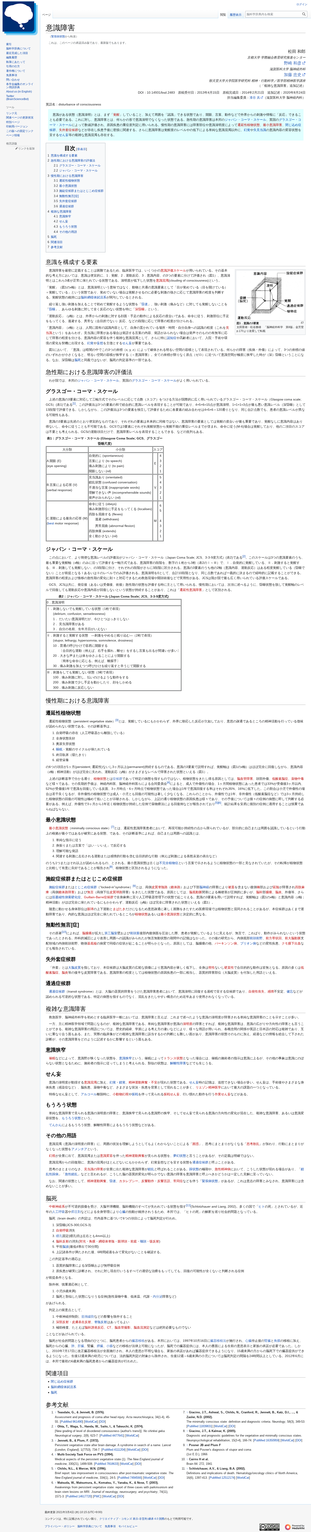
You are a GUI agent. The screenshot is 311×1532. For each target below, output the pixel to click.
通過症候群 (57, 991)
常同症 (178, 1181)
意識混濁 (162, 280)
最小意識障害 (272, 125)
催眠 (52, 1058)
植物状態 (100, 778)
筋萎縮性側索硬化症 (66, 897)
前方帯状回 (274, 938)
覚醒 (116, 114)
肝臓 (81, 1346)
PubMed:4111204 (113, 1449)
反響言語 (163, 1181)
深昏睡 (140, 309)
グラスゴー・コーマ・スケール (154, 380)
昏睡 (52, 309)
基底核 (92, 943)
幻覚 (247, 130)
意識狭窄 (125, 1058)
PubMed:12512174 (222, 1477)
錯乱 (151, 1169)
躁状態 (194, 1169)
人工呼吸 (58, 1212)
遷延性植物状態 (248, 125)
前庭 (133, 1241)
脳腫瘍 (87, 933)
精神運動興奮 (138, 1082)
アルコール (89, 1094)
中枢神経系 (57, 1206)
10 (64, 931)
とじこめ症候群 (85, 887)
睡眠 (59, 749)
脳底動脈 (195, 892)
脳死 (77, 360)
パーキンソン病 (226, 943)
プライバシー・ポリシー (60, 1526)
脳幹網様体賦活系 (93, 297)
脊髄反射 (100, 1322)
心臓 (122, 1212)
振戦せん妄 (172, 1094)
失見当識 (259, 130)
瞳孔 (59, 1236)
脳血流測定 (142, 1327)
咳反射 (154, 1241)
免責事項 (110, 1526)
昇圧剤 (76, 1212)
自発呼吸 (62, 1230)
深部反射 (62, 1322)
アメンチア (79, 1149)
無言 (90, 892)
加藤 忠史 (292, 74)
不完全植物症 (168, 863)
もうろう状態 (71, 1118)
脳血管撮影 (122, 1327)
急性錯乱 (71, 1174)
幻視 (52, 1155)
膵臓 (100, 1346)
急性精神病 (223, 1169)
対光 (82, 1241)
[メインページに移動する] (20, 18)
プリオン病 (248, 943)
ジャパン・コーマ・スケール (245, 119)
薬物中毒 (297, 778)
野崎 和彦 (292, 63)
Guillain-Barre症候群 (98, 897)
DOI (102, 1421)
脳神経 (204, 887)
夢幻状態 (179, 1155)
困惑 (195, 1144)
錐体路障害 (66, 892)
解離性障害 (178, 1063)
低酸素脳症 (280, 778)
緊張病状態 (58, 36)
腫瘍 (269, 892)
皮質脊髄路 (160, 887)
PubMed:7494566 (129, 1477)
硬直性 (229, 967)
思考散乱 (253, 1144)
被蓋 (231, 887)
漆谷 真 (255, 97)
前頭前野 (256, 938)
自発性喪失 (256, 991)
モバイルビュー (128, 1526)
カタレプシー (128, 1181)
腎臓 (267, 1340)
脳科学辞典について (89, 1526)
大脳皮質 (74, 967)
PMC (97, 1496)
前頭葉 (135, 933)
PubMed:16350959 (266, 1440)
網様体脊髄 (107, 1241)
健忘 (290, 991)
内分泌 (157, 1296)
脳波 (65, 1246)
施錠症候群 (57, 887)
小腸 (109, 1346)
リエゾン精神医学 (208, 1087)
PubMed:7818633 (106, 1463)
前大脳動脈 (293, 938)
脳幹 (259, 892)
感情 (271, 991)
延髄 (276, 887)
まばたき (119, 909)
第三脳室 (111, 933)
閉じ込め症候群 (62, 1381)
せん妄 (64, 135)
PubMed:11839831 (199, 1426)
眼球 (90, 909)
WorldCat (91, 1421)
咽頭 (143, 1241)
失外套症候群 (68, 130)
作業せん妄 (223, 1094)
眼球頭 (122, 1241)
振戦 (135, 1094)
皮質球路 (116, 892)
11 (188, 1205)
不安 (154, 1082)
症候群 (117, 778)
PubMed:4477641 (111, 1435)
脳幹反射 (62, 1241)
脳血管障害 (245, 778)
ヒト (261, 1206)
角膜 (92, 1241)
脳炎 (278, 892)
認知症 (171, 338)
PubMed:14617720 (78, 1496)
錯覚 (122, 1082)
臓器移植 (138, 1340)
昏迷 (144, 304)
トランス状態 (173, 1058)
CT (109, 1327)
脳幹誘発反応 (94, 1327)
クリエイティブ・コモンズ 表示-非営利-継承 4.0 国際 (131, 1518)
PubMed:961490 (71, 1421)
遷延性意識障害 (191, 590)
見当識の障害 (93, 1169)
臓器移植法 (218, 1340)
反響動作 (147, 1181)
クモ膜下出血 (291, 943)
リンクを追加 (26, 148)
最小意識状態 (58, 828)
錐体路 (175, 887)
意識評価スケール (173, 270)
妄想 (100, 343)
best (51, 523)
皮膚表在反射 (81, 1322)
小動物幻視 (121, 1094)
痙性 (211, 967)
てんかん (55, 1125)
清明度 (187, 1024)
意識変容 (106, 1155)
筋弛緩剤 (88, 1316)
